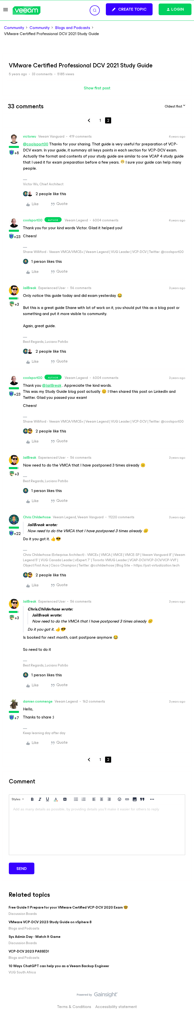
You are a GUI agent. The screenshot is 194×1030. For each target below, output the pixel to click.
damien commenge (38, 701)
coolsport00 (32, 220)
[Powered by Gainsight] (97, 996)
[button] (6, 11)
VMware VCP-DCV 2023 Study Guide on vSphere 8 (50, 922)
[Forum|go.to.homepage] (26, 10)
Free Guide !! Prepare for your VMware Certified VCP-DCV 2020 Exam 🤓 (68, 907)
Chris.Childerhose (37, 517)
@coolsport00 (35, 144)
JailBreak (29, 288)
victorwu (29, 136)
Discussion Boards (23, 913)
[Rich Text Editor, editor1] (97, 829)
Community (14, 28)
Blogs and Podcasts (72, 28)
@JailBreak (51, 385)
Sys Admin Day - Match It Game (34, 937)
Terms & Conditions (74, 1006)
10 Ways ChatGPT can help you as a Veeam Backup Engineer (59, 966)
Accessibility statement (116, 1006)
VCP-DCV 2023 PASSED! (29, 951)
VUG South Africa (22, 972)
